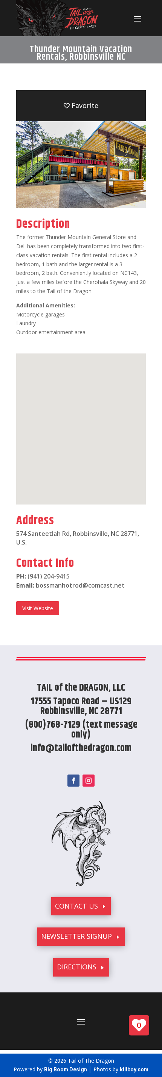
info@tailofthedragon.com (81, 748)
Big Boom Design (65, 1069)
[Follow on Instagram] (89, 781)
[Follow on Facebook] (73, 781)
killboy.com (134, 1069)
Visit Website (37, 608)
